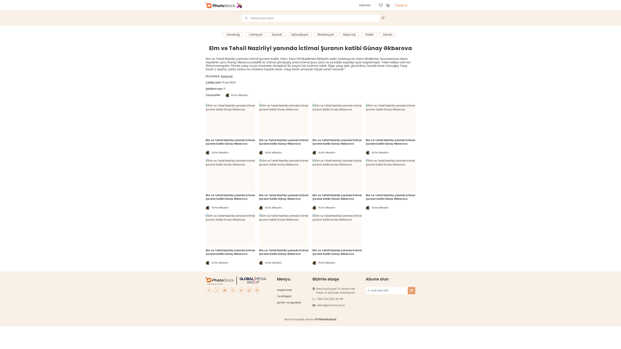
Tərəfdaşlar (284, 296)
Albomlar (365, 5)
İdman (387, 34)
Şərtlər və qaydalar (289, 302)
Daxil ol (401, 5)
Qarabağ (233, 34)
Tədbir (369, 34)
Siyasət (277, 34)
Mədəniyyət (325, 34)
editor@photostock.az (331, 305)
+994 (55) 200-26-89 (329, 299)
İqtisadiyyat (299, 34)
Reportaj (349, 34)
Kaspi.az (227, 76)
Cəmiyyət (255, 34)
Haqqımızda (284, 290)
